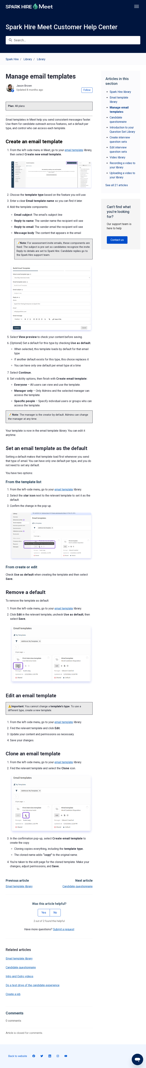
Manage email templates (119, 109)
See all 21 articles (116, 185)
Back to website (17, 1056)
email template (74, 150)
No (55, 912)
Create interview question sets (120, 139)
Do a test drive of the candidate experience (32, 985)
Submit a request (63, 929)
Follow (87, 90)
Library (28, 59)
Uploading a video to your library (122, 175)
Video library (117, 157)
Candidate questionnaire (77, 886)
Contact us (117, 240)
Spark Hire (12, 59)
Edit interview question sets (118, 149)
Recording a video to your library (122, 165)
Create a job (13, 994)
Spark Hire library (120, 92)
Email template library (19, 886)
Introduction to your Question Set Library (122, 129)
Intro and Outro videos (19, 976)
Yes (43, 912)
